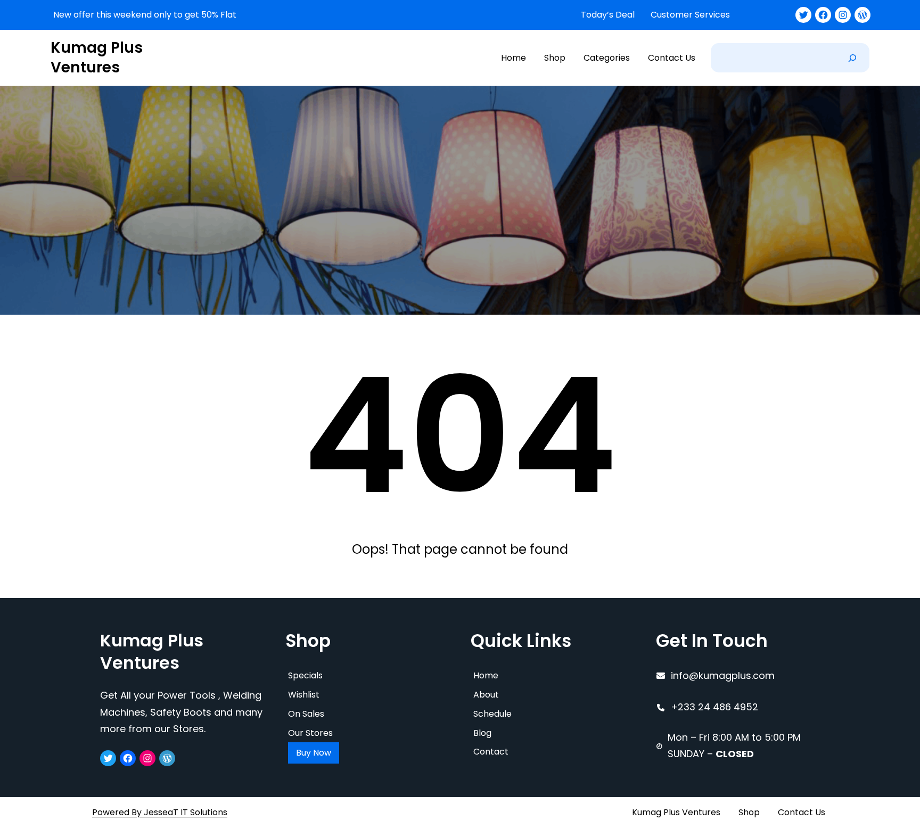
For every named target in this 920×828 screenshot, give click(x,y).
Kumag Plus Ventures (97, 57)
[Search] (852, 57)
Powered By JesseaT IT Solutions (159, 812)
